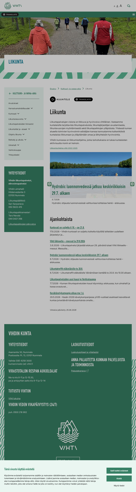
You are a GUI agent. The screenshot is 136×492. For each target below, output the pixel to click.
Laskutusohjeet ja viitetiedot (84, 352)
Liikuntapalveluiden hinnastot (20, 124)
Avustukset (13, 103)
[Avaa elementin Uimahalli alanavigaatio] (18, 144)
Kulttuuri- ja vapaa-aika (71, 89)
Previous (49, 184)
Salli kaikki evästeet (119, 471)
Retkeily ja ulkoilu (15, 140)
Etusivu (53, 89)
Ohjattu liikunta (15, 134)
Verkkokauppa (14, 150)
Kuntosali (12, 114)
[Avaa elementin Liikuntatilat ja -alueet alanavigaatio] (29, 129)
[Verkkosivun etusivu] (13, 5)
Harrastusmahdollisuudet (19, 108)
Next (132, 184)
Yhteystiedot (13, 155)
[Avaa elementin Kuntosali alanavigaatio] (18, 113)
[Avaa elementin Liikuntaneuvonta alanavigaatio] (25, 118)
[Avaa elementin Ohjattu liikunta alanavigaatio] (23, 134)
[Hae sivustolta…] (129, 5)
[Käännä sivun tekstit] (10, 14)
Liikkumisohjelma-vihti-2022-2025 (63, 148)
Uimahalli (12, 145)
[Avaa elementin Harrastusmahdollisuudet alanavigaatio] (32, 108)
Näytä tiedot (119, 485)
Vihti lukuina (14, 398)
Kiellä (119, 478)
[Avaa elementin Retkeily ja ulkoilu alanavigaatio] (25, 139)
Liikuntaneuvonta (15, 119)
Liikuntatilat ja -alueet (17, 129)
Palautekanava (78, 370)
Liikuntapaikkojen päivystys (22, 224)
